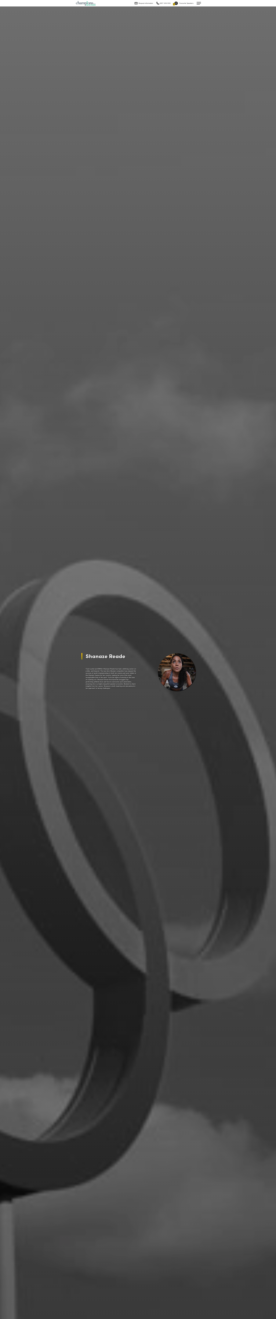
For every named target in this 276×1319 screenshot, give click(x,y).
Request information (145, 3)
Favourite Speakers (183, 3)
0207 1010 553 (165, 3)
